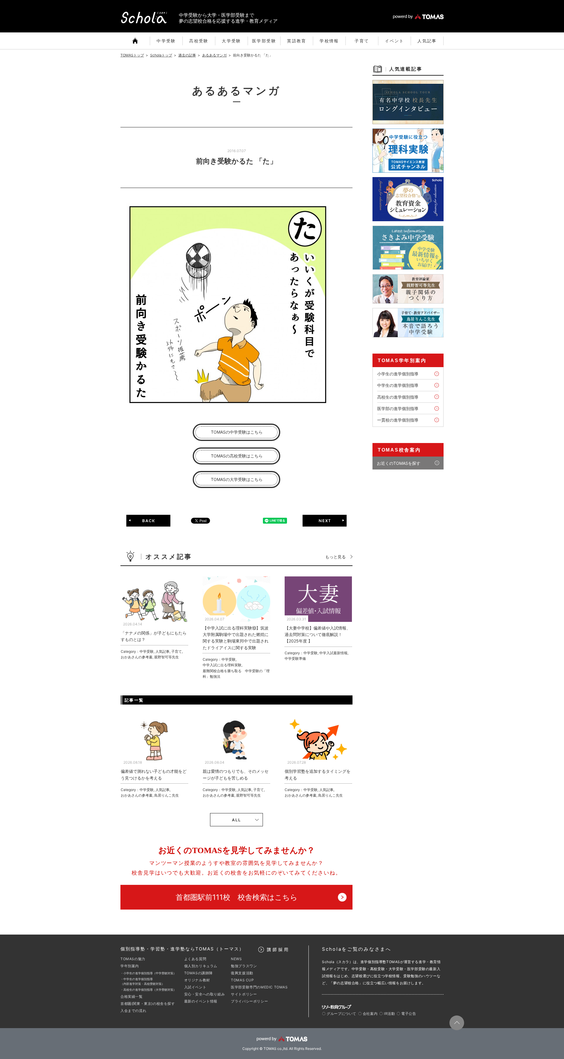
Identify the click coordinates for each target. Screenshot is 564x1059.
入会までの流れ (133, 1010)
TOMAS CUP (242, 980)
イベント (394, 40)
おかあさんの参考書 (136, 657)
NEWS (236, 959)
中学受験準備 (295, 658)
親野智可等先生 (166, 657)
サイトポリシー (244, 994)
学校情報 (329, 40)
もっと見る (335, 556)
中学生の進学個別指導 (397, 385)
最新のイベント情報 (200, 1001)
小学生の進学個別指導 (397, 373)
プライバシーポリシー (249, 1001)
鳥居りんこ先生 (166, 795)
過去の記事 (187, 55)
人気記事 (427, 40)
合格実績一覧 (131, 996)
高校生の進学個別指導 (397, 396)
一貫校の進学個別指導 (397, 419)
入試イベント (195, 987)
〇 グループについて (339, 1013)
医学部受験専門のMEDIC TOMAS (259, 987)
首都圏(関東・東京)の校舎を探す (147, 1003)
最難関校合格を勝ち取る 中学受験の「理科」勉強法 (236, 674)
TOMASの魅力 (132, 959)
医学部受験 (264, 40)
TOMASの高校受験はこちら (237, 455)
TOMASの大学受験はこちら (237, 479)
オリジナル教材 (197, 980)
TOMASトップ (132, 55)
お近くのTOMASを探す (398, 463)
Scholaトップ (161, 55)
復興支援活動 (242, 973)
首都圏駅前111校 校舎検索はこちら (237, 897)
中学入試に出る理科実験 (222, 665)
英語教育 (296, 40)
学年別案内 (129, 966)
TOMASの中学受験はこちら (237, 431)
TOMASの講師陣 (198, 973)
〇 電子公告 (406, 1013)
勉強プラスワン (244, 966)
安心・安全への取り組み (204, 994)
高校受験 (199, 40)
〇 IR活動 (387, 1013)
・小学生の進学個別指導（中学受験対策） (148, 973)
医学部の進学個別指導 (397, 408)
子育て (362, 40)
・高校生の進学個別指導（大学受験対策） (148, 989)
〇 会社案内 (368, 1013)
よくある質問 (195, 959)
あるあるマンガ (214, 55)
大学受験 (231, 40)
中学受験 (166, 40)
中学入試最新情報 (333, 653)
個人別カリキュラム (200, 966)
